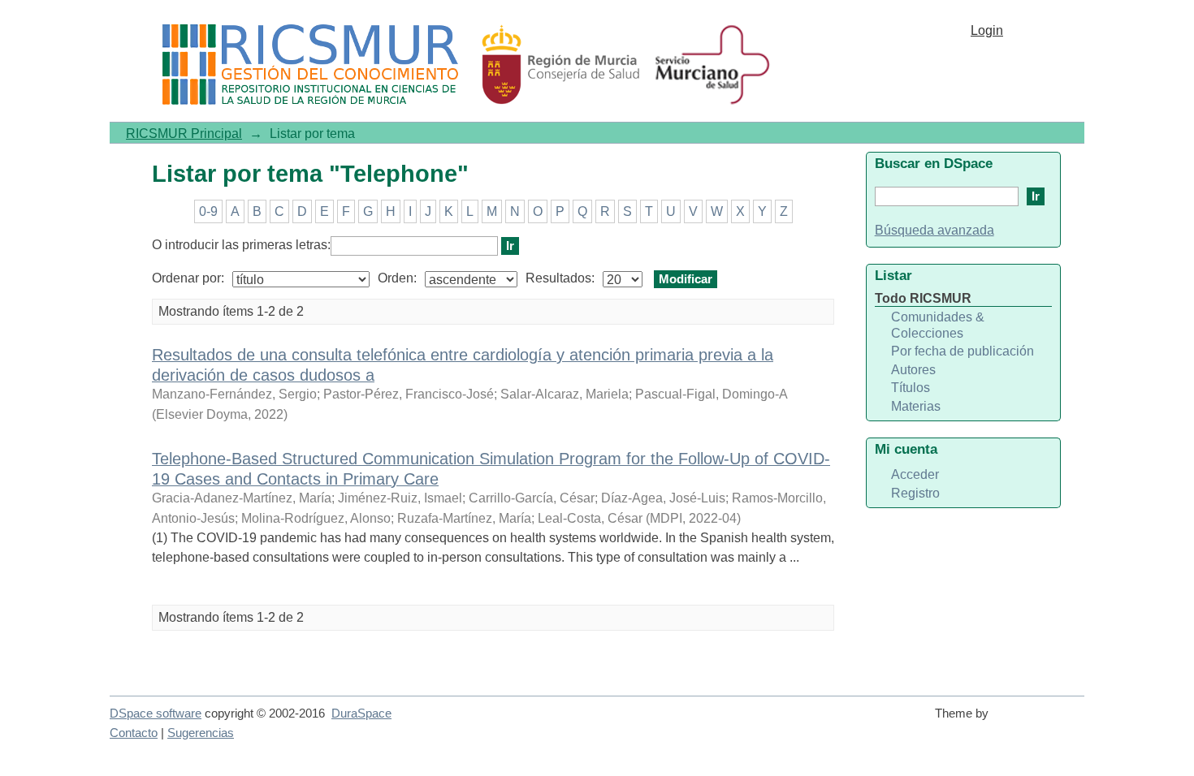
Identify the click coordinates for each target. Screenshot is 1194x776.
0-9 (208, 211)
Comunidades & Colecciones (937, 325)
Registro (915, 493)
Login (987, 30)
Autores (913, 370)
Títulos (910, 387)
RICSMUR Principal (184, 133)
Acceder (915, 474)
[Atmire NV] (1039, 720)
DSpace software (155, 713)
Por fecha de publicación (962, 351)
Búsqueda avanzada (934, 230)
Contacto (134, 732)
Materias (916, 406)
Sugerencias (200, 732)
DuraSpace (361, 713)
